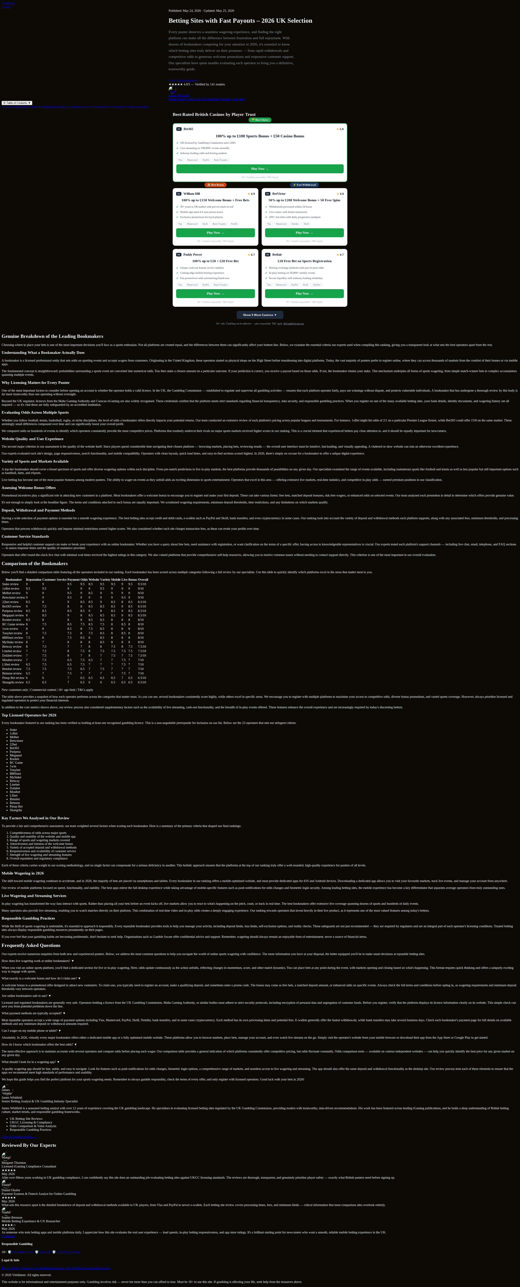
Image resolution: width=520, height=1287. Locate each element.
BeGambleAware (21, 1252)
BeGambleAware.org (294, 323)
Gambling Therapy (66, 1252)
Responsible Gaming (97, 1268)
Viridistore (8, 3)
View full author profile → (19, 1136)
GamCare (43, 1252)
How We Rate (74, 1268)
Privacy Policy (11, 1268)
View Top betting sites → (185, 80)
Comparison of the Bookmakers (88, 107)
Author (6, 7)
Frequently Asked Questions (130, 107)
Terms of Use (29, 1268)
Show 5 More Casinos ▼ (260, 315)
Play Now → (260, 168)
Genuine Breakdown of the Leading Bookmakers (34, 107)
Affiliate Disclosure (51, 1268)
